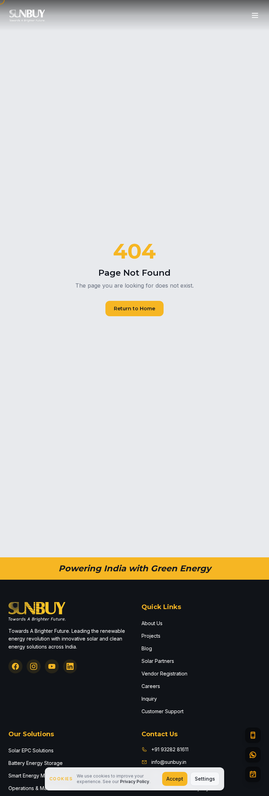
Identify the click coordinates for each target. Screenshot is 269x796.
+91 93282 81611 (169, 749)
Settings (205, 779)
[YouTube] (52, 666)
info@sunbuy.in (168, 762)
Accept (174, 779)
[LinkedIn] (70, 666)
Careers (151, 686)
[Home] (27, 15)
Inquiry (149, 699)
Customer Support (163, 711)
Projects (151, 636)
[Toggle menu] (255, 15)
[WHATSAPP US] (253, 754)
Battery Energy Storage (35, 763)
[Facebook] (15, 666)
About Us (152, 623)
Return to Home (134, 308)
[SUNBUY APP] (253, 735)
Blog (147, 648)
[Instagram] (34, 666)
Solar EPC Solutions (31, 750)
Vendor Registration (164, 673)
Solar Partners (158, 661)
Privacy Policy (134, 781)
